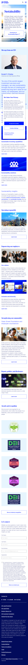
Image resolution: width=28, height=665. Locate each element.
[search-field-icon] (23, 2)
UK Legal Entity (5, 608)
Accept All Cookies (14, 123)
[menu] (26, 2)
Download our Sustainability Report (13, 33)
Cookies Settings (14, 128)
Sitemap (3, 655)
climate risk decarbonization (13, 197)
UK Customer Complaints (7, 614)
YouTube (18, 599)
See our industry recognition (14, 512)
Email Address (4, 548)
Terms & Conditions (6, 647)
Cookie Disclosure (8, 134)
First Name (3, 535)
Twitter (4, 599)
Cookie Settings (5, 644)
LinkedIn (11, 599)
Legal (2, 649)
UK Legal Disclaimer (6, 606)
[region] (14, 116)
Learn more (4, 153)
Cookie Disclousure (6, 652)
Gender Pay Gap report (7, 616)
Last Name (3, 541)
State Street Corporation (12, 659)
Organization (4, 554)
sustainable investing (16, 199)
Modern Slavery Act (6, 611)
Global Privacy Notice (6, 641)
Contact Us (4, 596)
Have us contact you (14, 585)
